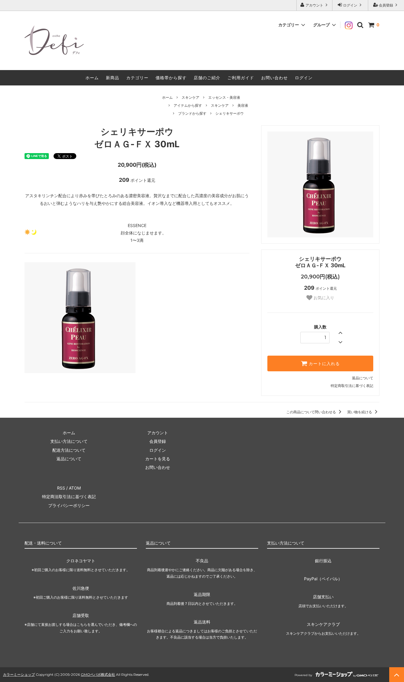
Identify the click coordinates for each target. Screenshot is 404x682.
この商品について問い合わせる (311, 412)
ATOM (75, 487)
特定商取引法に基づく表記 (352, 385)
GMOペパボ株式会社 (98, 674)
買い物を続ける (360, 412)
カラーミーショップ (19, 674)
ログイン (350, 5)
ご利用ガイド (240, 77)
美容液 (242, 105)
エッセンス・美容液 (224, 97)
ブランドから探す (192, 113)
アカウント (314, 5)
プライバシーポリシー (69, 505)
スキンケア (190, 97)
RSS (61, 487)
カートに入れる (323, 363)
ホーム (92, 77)
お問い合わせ (274, 77)
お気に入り (323, 297)
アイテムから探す (188, 105)
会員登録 (386, 5)
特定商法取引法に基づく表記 (69, 496)
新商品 (112, 77)
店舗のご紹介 (207, 77)
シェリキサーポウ (229, 113)
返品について (362, 378)
